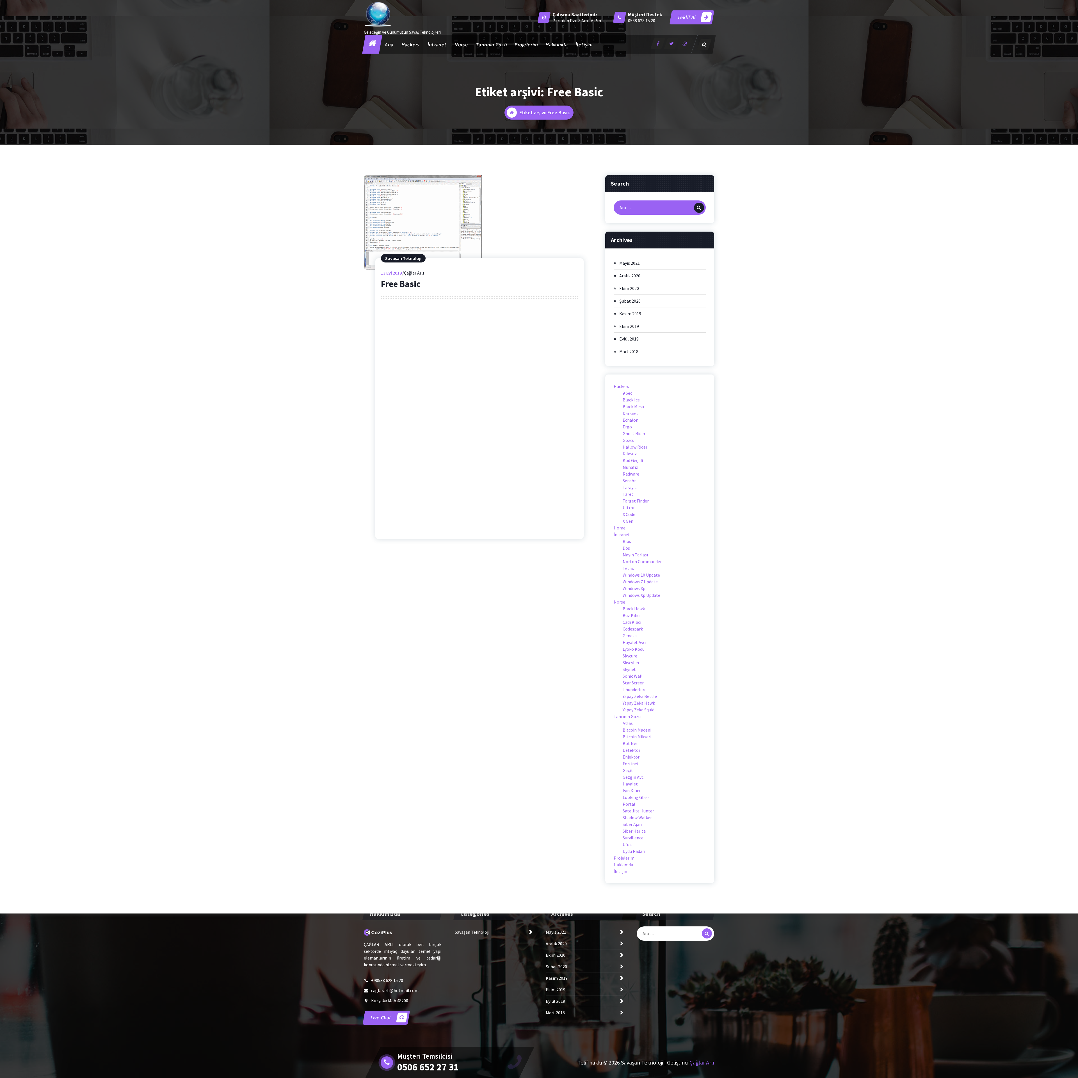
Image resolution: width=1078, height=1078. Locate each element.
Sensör (629, 480)
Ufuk (627, 844)
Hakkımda (556, 44)
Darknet (630, 413)
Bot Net (630, 743)
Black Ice (631, 400)
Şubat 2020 (630, 301)
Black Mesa (633, 406)
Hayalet (630, 784)
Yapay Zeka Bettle (640, 696)
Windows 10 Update (641, 575)
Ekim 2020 (629, 288)
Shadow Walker (637, 817)
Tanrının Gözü (491, 44)
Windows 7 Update (640, 581)
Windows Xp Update (641, 595)
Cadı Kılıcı (632, 622)
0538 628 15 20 (641, 20)
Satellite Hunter (638, 811)
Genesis (630, 635)
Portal (629, 804)
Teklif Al (686, 17)
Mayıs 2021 (629, 263)
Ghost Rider (634, 433)
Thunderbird (635, 689)
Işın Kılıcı (631, 790)
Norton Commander (642, 561)
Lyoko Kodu (634, 649)
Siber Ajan (632, 824)
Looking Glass (636, 797)
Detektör (631, 750)
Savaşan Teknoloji (403, 258)
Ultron (629, 507)
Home (619, 528)
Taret (628, 494)
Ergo (627, 427)
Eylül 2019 (629, 339)
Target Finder (636, 501)
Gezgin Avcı (634, 777)
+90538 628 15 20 (387, 980)
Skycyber (631, 662)
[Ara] (699, 208)
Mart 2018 (628, 351)
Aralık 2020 (629, 275)
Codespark (633, 629)
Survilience (633, 838)
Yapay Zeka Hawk (639, 703)
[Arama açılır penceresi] (704, 44)
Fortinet (631, 763)
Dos (626, 548)
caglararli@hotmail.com (395, 990)
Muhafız (630, 467)
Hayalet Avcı (634, 642)
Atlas (628, 723)
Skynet (629, 669)
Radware (631, 474)
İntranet (437, 44)
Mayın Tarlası (635, 555)
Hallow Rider (635, 447)
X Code (629, 514)
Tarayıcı (630, 487)
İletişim (584, 44)
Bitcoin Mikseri (637, 736)
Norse (461, 44)
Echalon (630, 420)
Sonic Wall (633, 676)
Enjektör (631, 757)
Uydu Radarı (634, 851)
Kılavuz (630, 453)
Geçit (628, 770)
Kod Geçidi (633, 460)
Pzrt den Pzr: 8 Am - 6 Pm (576, 20)
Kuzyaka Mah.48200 (389, 1000)
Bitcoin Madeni (637, 730)
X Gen (628, 521)
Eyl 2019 (391, 273)
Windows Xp (634, 588)
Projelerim (526, 44)
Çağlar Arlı (701, 1062)
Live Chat (381, 1017)
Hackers (410, 44)
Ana (389, 44)
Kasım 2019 (630, 313)
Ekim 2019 (629, 326)
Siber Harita (634, 831)
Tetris (628, 568)
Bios (627, 541)
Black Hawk (634, 608)
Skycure (630, 656)
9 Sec (627, 393)
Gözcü (628, 440)
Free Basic (401, 283)
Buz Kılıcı (631, 615)
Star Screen (634, 683)
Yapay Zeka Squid (638, 709)
